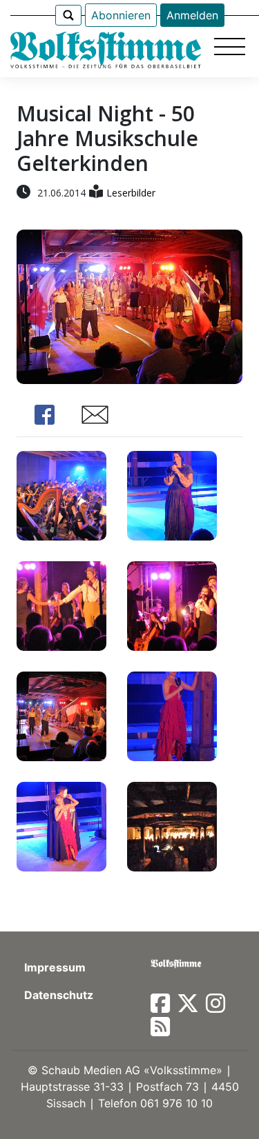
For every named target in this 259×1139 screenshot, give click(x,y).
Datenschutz (58, 995)
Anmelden (192, 15)
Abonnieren (121, 15)
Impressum (55, 967)
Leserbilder (130, 192)
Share (44, 414)
